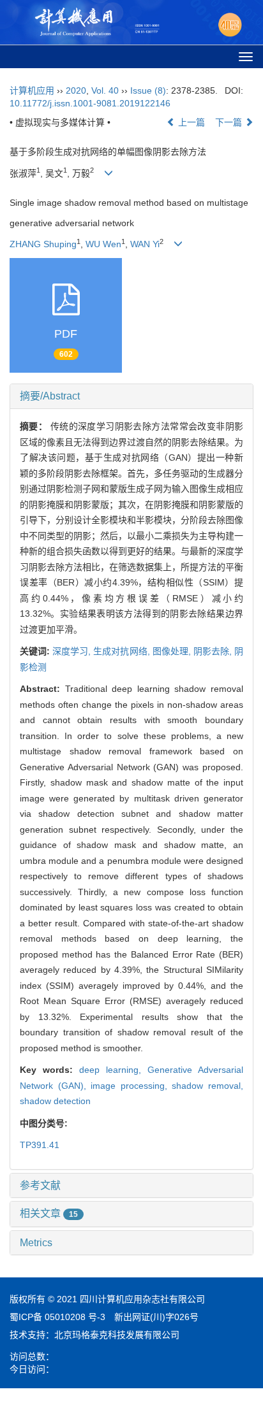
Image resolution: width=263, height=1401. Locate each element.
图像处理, (173, 651)
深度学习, (72, 651)
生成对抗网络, (122, 651)
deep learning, (113, 1070)
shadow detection (55, 1101)
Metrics (36, 1242)
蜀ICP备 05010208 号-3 (57, 1317)
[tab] (131, 396)
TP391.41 (39, 1145)
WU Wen (103, 244)
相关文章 (49, 1213)
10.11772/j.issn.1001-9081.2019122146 (90, 103)
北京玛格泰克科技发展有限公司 (116, 1335)
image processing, (131, 1086)
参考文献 (40, 1185)
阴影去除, (213, 651)
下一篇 (229, 122)
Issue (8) (148, 90)
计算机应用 (32, 90)
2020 (76, 90)
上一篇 (190, 122)
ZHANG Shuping (43, 244)
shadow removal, (207, 1086)
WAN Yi (145, 244)
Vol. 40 (105, 90)
